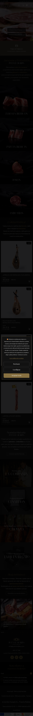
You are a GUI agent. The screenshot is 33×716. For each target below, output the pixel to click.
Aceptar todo (16, 375)
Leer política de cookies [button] (17, 358)
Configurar (16, 370)
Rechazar (16, 364)
